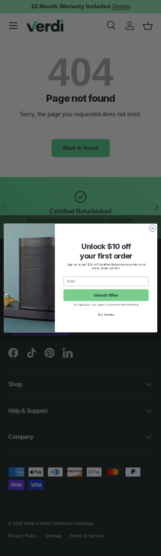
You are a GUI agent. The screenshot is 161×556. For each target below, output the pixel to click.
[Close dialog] (152, 228)
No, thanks (106, 314)
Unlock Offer (106, 295)
